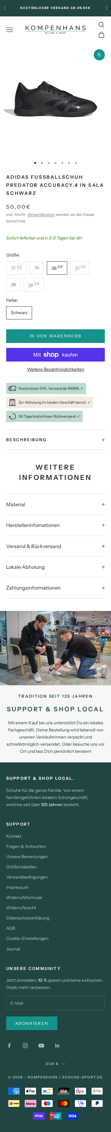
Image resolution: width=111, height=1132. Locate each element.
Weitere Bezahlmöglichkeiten (55, 369)
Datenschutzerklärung (27, 918)
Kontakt (13, 836)
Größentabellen (21, 867)
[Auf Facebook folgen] (9, 1045)
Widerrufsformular (24, 897)
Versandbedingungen (27, 877)
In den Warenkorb (55, 335)
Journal (13, 949)
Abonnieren (31, 1023)
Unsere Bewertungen (27, 856)
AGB (10, 928)
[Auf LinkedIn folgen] (57, 1045)
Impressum (17, 887)
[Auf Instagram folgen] (25, 1045)
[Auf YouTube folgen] (41, 1045)
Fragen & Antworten (26, 846)
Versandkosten (41, 214)
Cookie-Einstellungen (27, 938)
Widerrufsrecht (21, 907)
